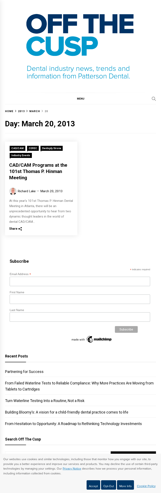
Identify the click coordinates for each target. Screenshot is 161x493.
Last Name (17, 310)
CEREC (33, 148)
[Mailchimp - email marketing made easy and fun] (92, 342)
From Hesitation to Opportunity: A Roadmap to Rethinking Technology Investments (73, 423)
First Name (17, 292)
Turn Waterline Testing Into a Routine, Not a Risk (44, 400)
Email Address (20, 274)
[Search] (154, 99)
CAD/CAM (17, 148)
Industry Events (20, 155)
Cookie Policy (146, 486)
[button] (80, 98)
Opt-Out (108, 486)
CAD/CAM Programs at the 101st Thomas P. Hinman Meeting (38, 171)
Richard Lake (27, 191)
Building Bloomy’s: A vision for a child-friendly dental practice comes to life (66, 412)
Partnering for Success (24, 371)
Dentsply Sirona (51, 148)
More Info (125, 486)
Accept (93, 486)
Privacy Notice (72, 468)
